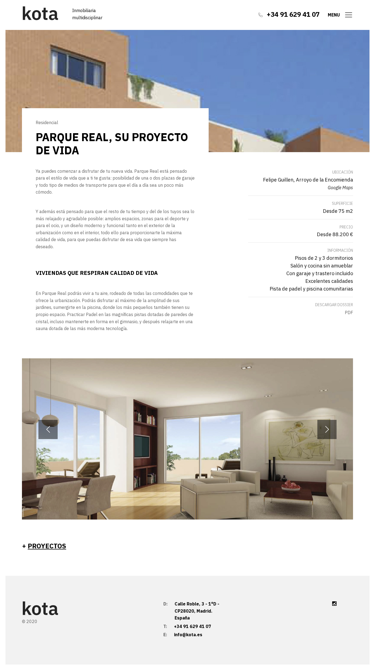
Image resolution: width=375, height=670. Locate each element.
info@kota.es (188, 634)
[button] (327, 429)
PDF (349, 312)
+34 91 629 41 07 (293, 14)
